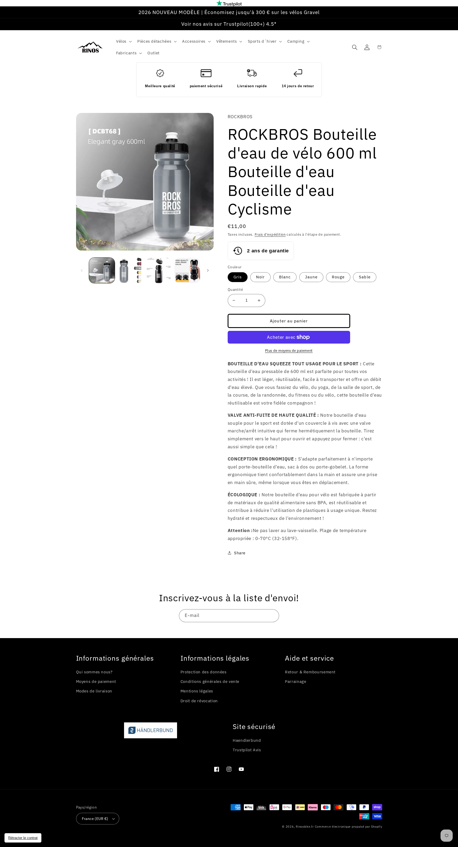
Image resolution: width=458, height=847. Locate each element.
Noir (260, 276)
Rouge (338, 276)
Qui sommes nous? (94, 671)
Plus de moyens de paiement (289, 350)
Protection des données (203, 671)
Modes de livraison (94, 691)
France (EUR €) (95, 818)
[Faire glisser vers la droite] (208, 270)
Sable (364, 276)
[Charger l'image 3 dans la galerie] (159, 270)
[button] (123, 41)
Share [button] (239, 552)
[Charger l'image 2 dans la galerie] (130, 270)
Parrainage (295, 681)
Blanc (285, 276)
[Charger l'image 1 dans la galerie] (102, 270)
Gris (238, 276)
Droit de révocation (199, 700)
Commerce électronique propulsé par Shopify (348, 826)
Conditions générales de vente (209, 681)
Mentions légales (196, 691)
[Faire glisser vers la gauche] (82, 270)
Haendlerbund (247, 740)
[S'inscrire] (273, 615)
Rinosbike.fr (305, 826)
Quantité (235, 289)
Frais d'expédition (270, 234)
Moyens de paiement (96, 681)
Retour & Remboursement (310, 671)
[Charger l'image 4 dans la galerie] (187, 270)
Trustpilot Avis (247, 749)
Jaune (311, 276)
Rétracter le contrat (23, 838)
